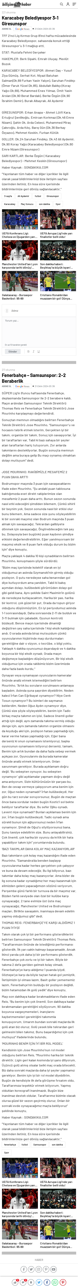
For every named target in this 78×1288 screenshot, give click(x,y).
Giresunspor (53, 196)
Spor (58, 204)
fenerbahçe (10, 1144)
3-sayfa (8, 196)
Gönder (13, 351)
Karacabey (9, 204)
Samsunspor (39, 1144)
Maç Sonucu (27, 204)
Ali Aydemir (23, 196)
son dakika (44, 204)
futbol (38, 196)
